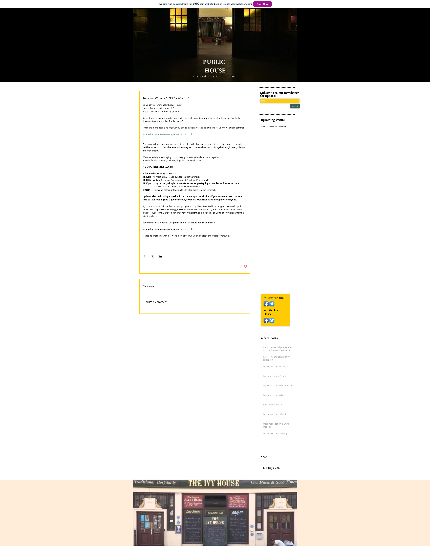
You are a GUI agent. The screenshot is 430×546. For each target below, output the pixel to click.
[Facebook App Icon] (266, 303)
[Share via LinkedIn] (160, 256)
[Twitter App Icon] (271, 303)
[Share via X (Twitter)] (152, 256)
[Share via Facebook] (144, 256)
